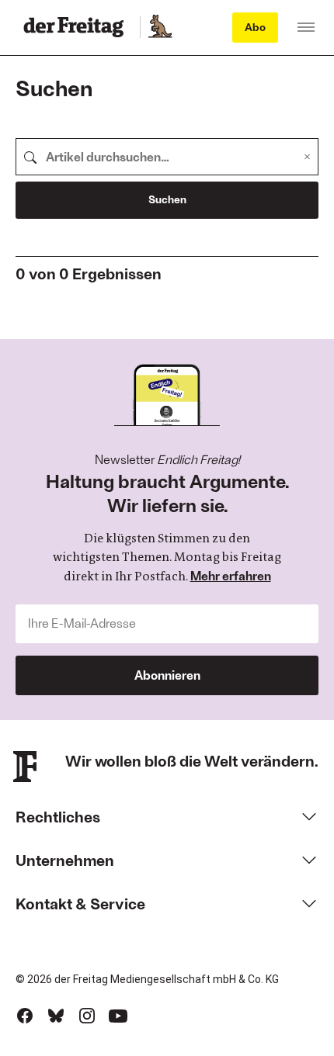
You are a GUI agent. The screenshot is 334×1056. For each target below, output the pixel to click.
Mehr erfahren (230, 575)
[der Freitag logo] (78, 27)
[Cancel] (307, 157)
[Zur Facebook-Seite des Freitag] (25, 1015)
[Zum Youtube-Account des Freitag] (118, 1015)
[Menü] (306, 27)
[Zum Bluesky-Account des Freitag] (56, 1015)
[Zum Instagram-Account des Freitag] (87, 1015)
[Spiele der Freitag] (159, 27)
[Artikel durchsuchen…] (30, 157)
